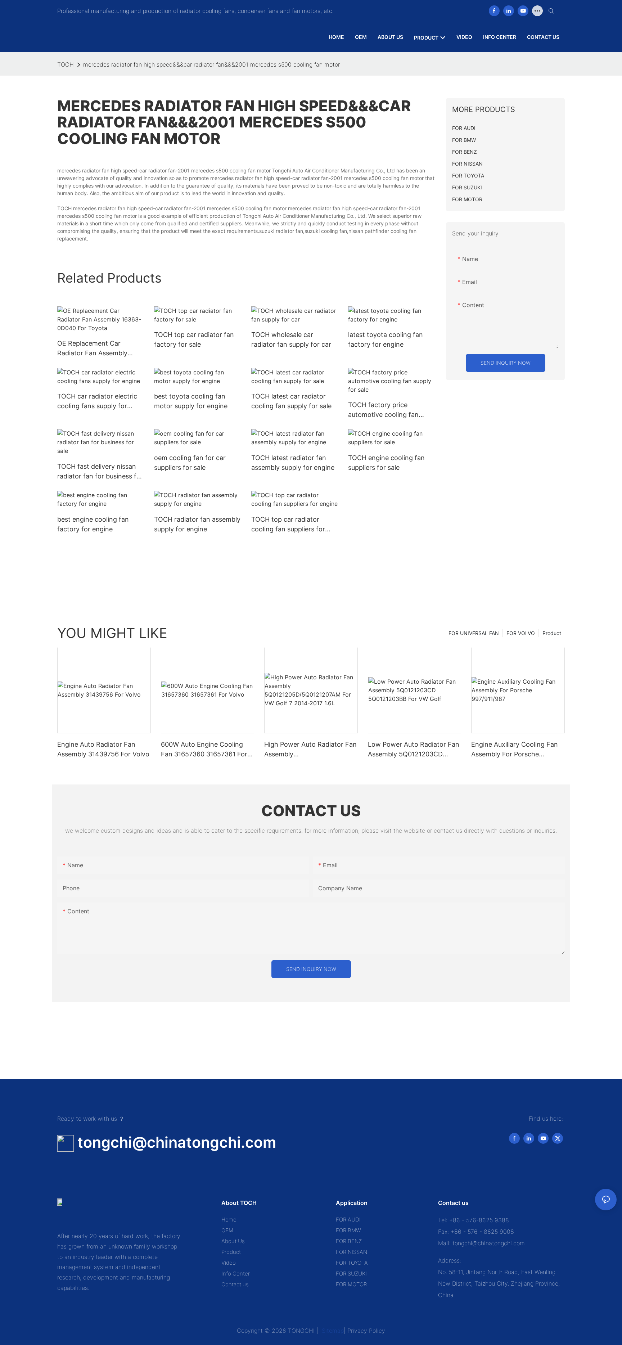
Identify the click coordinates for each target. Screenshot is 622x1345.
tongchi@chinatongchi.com (176, 1142)
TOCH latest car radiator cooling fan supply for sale (291, 401)
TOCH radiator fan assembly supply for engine (197, 524)
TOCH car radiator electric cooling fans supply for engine (97, 401)
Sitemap (332, 1330)
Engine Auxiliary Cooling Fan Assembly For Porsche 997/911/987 (514, 750)
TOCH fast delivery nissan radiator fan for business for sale (100, 472)
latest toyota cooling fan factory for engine (385, 339)
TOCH (65, 64)
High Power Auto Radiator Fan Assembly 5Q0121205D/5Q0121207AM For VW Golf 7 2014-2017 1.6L (310, 750)
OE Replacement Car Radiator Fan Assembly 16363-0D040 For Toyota (96, 348)
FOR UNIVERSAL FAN (474, 633)
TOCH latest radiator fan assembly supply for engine (292, 462)
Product (551, 633)
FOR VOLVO (520, 633)
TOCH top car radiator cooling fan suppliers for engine (288, 525)
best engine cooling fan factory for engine (93, 524)
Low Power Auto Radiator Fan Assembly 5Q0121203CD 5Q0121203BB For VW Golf (413, 750)
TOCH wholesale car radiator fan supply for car (291, 339)
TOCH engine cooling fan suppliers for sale (386, 462)
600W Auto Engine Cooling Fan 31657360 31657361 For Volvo (204, 750)
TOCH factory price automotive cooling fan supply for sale (383, 410)
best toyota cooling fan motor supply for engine (190, 401)
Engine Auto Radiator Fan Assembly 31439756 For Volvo (103, 749)
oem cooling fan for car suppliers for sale (190, 462)
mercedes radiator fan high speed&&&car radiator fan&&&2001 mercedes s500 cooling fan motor (211, 64)
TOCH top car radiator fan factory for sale (194, 339)
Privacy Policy (366, 1330)
